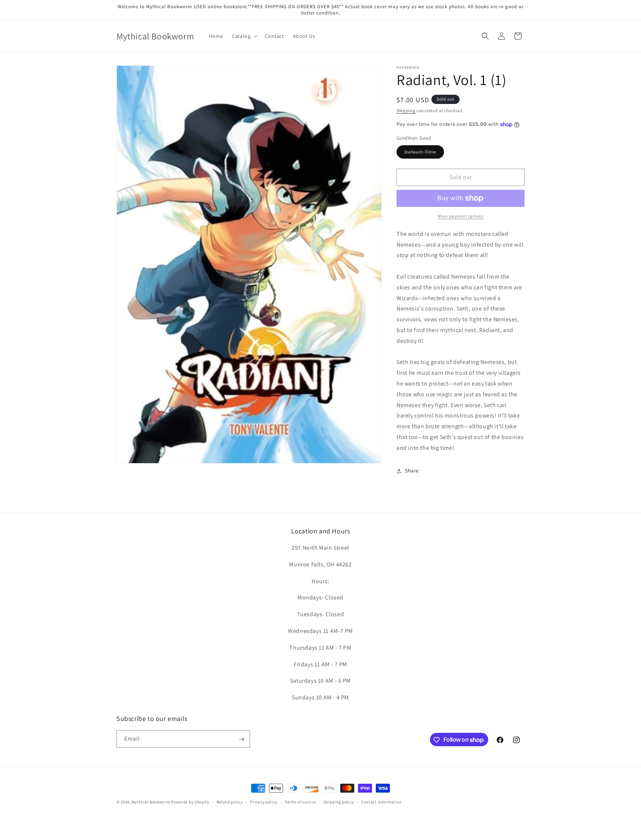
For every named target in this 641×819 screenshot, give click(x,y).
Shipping (406, 110)
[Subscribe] (241, 739)
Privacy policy (263, 801)
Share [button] (412, 470)
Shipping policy (338, 801)
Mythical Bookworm (151, 802)
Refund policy (230, 801)
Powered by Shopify (190, 802)
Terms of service (300, 801)
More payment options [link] (460, 216)
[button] (243, 36)
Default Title (424, 153)
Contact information (381, 801)
